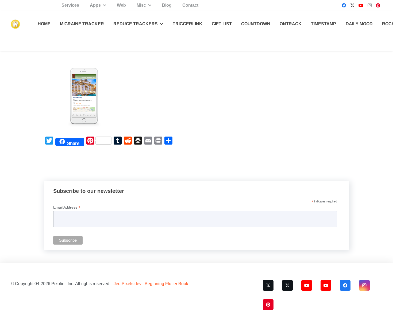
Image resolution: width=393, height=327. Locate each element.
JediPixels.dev (127, 283)
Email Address (66, 207)
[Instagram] (369, 5)
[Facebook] (344, 5)
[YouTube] (361, 5)
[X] (352, 5)
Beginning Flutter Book (166, 283)
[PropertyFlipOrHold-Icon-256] (15, 24)
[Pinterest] (378, 5)
